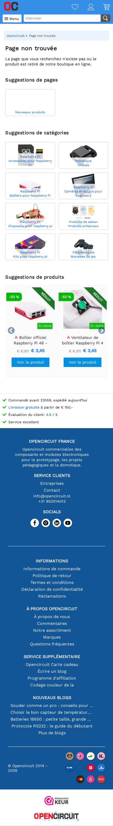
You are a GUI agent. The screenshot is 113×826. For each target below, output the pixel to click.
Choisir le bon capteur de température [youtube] (52, 712)
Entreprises (52, 483)
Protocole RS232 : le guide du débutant (52, 725)
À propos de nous (52, 616)
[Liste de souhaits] (70, 7)
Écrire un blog (52, 671)
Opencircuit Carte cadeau (52, 664)
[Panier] (102, 7)
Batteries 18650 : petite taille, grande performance (52, 719)
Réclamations (52, 596)
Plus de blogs (52, 732)
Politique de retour (52, 575)
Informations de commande (51, 568)
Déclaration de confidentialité (52, 589)
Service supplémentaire (52, 656)
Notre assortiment (52, 630)
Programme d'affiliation (52, 678)
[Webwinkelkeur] (56, 801)
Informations (52, 560)
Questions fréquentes (52, 643)
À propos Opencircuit (52, 608)
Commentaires (52, 623)
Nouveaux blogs (52, 697)
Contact (52, 490)
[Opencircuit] (56, 817)
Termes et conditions (52, 582)
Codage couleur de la (52, 684)
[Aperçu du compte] (86, 7)
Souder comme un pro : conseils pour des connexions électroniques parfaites (52, 705)
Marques (52, 637)
